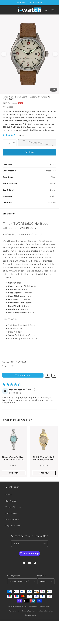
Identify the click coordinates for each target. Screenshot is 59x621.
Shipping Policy (12, 525)
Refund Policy (12, 513)
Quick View (13, 473)
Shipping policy (31, 615)
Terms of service (28, 611)
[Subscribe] (45, 543)
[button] (5, 10)
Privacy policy (45, 606)
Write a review (22, 375)
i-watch (18, 606)
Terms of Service (13, 507)
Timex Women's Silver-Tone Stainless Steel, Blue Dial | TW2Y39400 (13, 458)
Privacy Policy (12, 519)
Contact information (45, 611)
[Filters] (47, 375)
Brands (8, 494)
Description (9, 214)
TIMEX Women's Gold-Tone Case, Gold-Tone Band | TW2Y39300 (44, 458)
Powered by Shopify (29, 606)
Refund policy (14, 611)
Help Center (11, 501)
